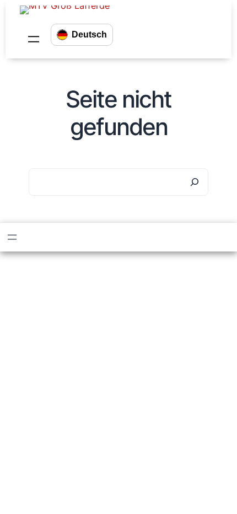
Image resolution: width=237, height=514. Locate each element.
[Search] (194, 182)
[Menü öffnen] (33, 39)
